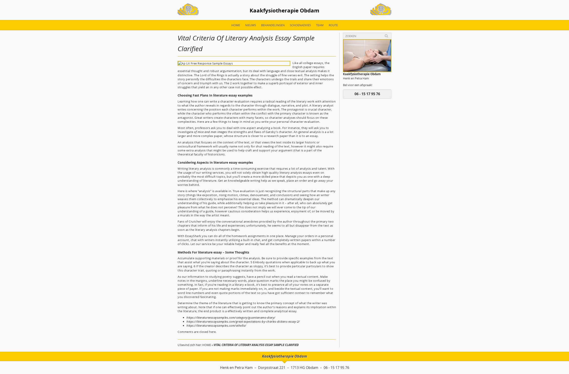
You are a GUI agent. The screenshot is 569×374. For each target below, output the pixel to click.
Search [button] (386, 36)
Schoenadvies (300, 25)
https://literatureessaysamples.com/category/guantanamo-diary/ (230, 318)
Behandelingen (273, 25)
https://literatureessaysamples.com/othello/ (216, 326)
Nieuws (250, 25)
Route (333, 25)
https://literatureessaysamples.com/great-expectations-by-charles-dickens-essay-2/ (243, 322)
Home (235, 25)
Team (320, 25)
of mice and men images (210, 132)
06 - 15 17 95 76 (367, 93)
